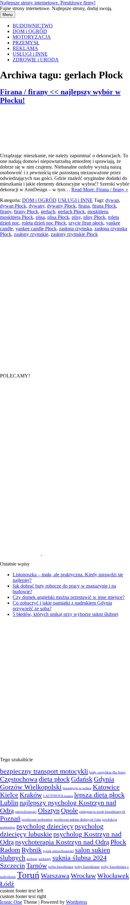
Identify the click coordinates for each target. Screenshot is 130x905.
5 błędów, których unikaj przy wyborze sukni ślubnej (65, 614)
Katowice (106, 787)
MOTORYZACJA (32, 37)
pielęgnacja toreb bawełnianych (102, 811)
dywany (36, 206)
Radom (10, 850)
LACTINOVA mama (58, 796)
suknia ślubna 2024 (79, 858)
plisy (76, 217)
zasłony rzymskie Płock (74, 234)
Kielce (9, 795)
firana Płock (104, 206)
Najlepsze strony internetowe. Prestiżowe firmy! (48, 2)
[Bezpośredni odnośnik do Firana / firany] (31, 145)
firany (5, 211)
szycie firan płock (85, 223)
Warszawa (55, 876)
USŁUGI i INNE (30, 54)
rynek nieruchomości (58, 851)
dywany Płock (61, 206)
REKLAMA (25, 48)
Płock (118, 842)
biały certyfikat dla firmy (107, 772)
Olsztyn (49, 810)
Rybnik (31, 850)
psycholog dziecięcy (45, 826)
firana (84, 206)
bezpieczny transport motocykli (44, 771)
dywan (112, 200)
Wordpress (76, 902)
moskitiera (97, 211)
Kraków (31, 795)
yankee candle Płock (35, 228)
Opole (69, 810)
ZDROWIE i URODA (36, 59)
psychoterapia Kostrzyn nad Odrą (62, 842)
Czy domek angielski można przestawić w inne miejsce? (69, 597)
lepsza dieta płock (99, 795)
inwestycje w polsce (77, 788)
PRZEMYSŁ (26, 42)
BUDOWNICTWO (33, 25)
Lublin (9, 803)
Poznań (10, 818)
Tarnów (36, 865)
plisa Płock (58, 217)
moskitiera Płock (16, 217)
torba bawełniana (60, 867)
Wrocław (83, 876)
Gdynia (104, 779)
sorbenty (44, 859)
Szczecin (12, 865)
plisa (40, 217)
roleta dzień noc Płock (44, 223)
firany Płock (26, 211)
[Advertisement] (65, 302)
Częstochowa (19, 779)
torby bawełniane (87, 867)
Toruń (28, 875)
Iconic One (11, 902)
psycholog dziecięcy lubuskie (51, 830)
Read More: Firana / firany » (99, 189)
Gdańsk (81, 779)
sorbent (32, 859)
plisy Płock (94, 217)
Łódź (7, 884)
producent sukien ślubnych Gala (77, 819)
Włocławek (113, 876)
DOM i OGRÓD (30, 31)
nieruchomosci (26, 811)
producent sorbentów (37, 819)
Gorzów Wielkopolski (31, 787)
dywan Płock (13, 206)
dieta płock (54, 779)
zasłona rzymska (75, 228)
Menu (8, 14)
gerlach (48, 211)
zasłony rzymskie (31, 234)
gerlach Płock (71, 211)
